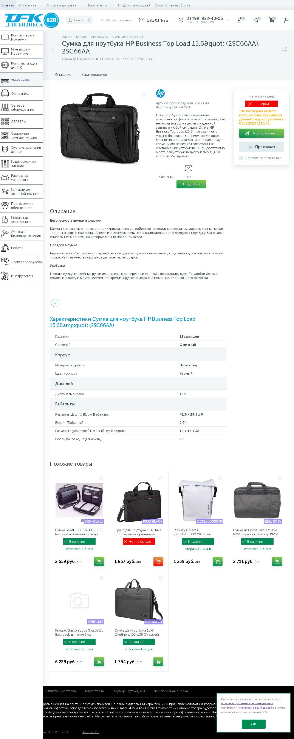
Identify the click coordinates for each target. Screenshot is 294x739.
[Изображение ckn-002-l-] (79, 500)
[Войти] (286, 20)
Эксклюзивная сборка (170, 691)
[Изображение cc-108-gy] (139, 600)
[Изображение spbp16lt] (79, 600)
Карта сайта (90, 732)
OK (253, 724)
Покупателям (94, 691)
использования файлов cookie (256, 707)
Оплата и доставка (61, 691)
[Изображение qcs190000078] (198, 500)
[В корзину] (99, 561)
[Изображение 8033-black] (139, 500)
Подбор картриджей (128, 691)
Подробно (191, 184)
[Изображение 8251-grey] (257, 500)
